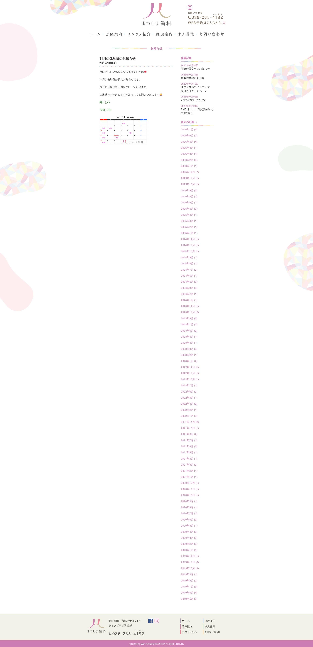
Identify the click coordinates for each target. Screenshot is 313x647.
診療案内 (187, 626)
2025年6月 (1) (189, 202)
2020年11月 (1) (190, 489)
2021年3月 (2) (189, 464)
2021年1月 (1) (189, 477)
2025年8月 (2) (189, 196)
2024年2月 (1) (189, 294)
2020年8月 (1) (189, 507)
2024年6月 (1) (189, 275)
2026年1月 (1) (189, 166)
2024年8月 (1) (189, 263)
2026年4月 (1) (189, 147)
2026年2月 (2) (189, 160)
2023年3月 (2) (189, 349)
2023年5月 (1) (189, 336)
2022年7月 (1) (189, 385)
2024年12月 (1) (190, 239)
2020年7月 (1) (189, 513)
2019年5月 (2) (189, 599)
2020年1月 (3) (189, 550)
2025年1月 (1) (189, 233)
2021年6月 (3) (189, 446)
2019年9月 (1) (189, 574)
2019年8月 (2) (189, 580)
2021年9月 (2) (189, 434)
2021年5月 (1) (189, 452)
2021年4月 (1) (189, 458)
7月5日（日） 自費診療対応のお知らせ (197, 111)
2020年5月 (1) (189, 525)
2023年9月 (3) (189, 318)
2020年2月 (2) (189, 544)
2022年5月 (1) (189, 397)
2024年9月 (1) (189, 257)
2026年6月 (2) (189, 135)
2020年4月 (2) (189, 532)
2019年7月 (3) (189, 586)
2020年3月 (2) (189, 538)
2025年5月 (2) (189, 208)
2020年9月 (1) (189, 501)
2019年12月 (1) (190, 556)
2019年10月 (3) (190, 568)
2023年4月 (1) (189, 342)
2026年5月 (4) (189, 141)
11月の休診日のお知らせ (117, 58)
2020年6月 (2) (189, 519)
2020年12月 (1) (190, 483)
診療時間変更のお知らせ (195, 68)
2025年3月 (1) (189, 221)
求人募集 (210, 626)
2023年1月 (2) (189, 361)
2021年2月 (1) (189, 471)
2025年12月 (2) (190, 172)
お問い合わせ (212, 632)
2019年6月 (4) (189, 592)
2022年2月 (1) (189, 410)
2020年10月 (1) (190, 495)
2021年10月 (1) (190, 428)
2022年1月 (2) (189, 416)
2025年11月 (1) (190, 178)
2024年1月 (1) (189, 300)
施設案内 (210, 621)
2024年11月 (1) (190, 245)
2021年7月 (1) (189, 440)
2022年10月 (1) (190, 379)
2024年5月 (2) (189, 281)
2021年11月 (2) (190, 422)
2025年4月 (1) (189, 214)
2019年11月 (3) (190, 562)
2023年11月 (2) (190, 312)
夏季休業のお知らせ (192, 78)
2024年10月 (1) (190, 251)
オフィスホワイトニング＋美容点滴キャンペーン (196, 88)
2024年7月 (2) (189, 269)
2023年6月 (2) (189, 330)
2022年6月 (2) (189, 391)
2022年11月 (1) (190, 373)
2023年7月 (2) (189, 324)
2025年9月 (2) (189, 190)
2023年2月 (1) (189, 355)
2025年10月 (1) (190, 184)
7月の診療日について (193, 100)
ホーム (186, 621)
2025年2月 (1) (189, 227)
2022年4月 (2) (189, 403)
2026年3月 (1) (189, 154)
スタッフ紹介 (190, 632)
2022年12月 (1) (190, 367)
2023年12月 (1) (190, 306)
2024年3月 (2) (189, 288)
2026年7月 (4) (189, 129)
